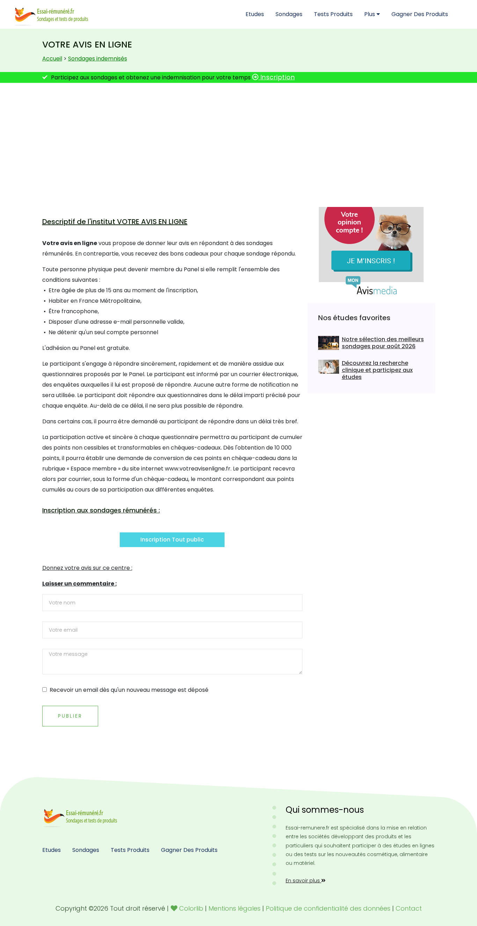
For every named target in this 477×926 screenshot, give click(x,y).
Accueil (52, 59)
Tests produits (333, 14)
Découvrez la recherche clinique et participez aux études (377, 370)
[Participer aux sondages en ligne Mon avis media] (371, 250)
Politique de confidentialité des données (328, 908)
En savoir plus (303, 880)
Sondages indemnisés (97, 59)
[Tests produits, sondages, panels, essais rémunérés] (81, 815)
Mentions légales (234, 908)
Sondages (289, 14)
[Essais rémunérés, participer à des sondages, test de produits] (52, 14)
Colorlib (191, 908)
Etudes (254, 14)
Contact (409, 908)
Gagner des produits (419, 14)
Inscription (276, 77)
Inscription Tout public (172, 540)
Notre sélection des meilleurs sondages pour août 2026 (383, 343)
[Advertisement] (238, 142)
